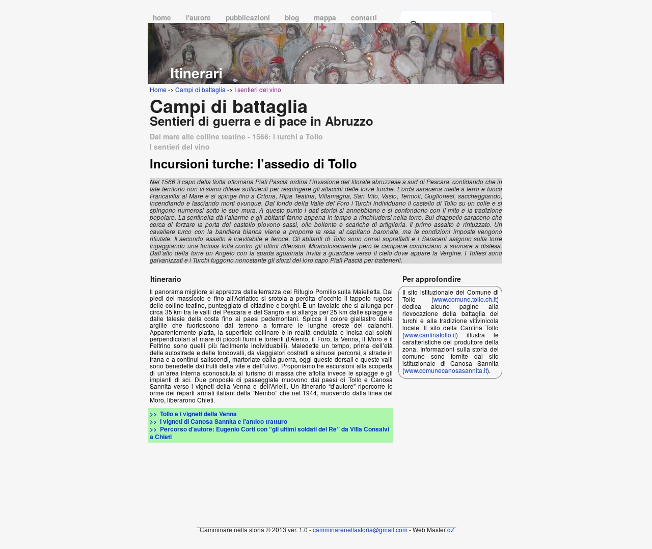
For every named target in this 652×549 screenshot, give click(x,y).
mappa (326, 17)
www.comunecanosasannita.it (445, 370)
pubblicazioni (249, 17)
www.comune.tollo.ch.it (465, 299)
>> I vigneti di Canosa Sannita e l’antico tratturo (218, 421)
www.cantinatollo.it (430, 334)
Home (158, 89)
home (163, 17)
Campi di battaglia (200, 89)
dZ (450, 529)
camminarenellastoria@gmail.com (360, 529)
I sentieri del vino (257, 89)
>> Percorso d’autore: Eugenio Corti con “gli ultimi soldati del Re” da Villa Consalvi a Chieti (269, 432)
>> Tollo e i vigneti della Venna (193, 413)
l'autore (199, 17)
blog (293, 17)
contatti (364, 17)
